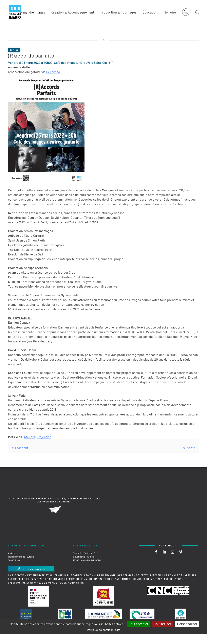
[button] (197, 12)
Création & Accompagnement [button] (72, 12)
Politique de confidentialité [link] (103, 629)
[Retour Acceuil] (15, 12)
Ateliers (29, 437)
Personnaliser (187, 624)
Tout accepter (138, 624)
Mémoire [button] (170, 12)
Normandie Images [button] (31, 12)
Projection (44, 437)
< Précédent (19, 448)
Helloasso (53, 72)
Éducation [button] (150, 12)
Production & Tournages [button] (118, 12)
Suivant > (189, 448)
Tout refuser (162, 624)
